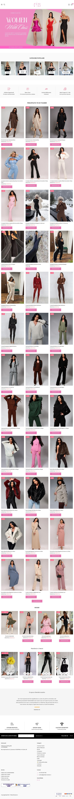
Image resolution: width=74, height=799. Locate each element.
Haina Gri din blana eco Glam (56, 510)
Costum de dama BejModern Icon (33, 592)
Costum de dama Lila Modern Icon (57, 592)
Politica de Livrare (5, 776)
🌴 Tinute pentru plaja (42, 762)
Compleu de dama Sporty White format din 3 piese (61, 181)
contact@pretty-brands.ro (45, 775)
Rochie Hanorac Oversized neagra (57, 140)
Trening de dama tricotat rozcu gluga (34, 469)
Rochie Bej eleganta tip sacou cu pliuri (34, 551)
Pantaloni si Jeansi (41, 753)
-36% (40, 612)
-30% (28, 191)
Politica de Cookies (5, 774)
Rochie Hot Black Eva (64, 636)
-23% (3, 107)
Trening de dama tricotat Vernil (57, 346)
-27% (28, 560)
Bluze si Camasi (40, 756)
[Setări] (69, 4)
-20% (28, 314)
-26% (3, 148)
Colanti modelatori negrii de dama (8, 346)
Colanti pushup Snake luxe (46, 677)
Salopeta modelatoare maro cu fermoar (59, 223)
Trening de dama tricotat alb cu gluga (10, 469)
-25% (52, 437)
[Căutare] (4, 4)
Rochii (38, 749)
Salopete (39, 766)
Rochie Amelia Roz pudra (27, 636)
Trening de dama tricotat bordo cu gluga (10, 428)
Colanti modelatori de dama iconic (33, 264)
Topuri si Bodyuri (41, 755)
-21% (58, 653)
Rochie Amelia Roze (46, 636)
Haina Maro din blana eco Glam (57, 469)
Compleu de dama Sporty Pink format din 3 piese (12, 223)
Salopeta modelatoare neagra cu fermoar (35, 223)
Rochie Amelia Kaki (9, 636)
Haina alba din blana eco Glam (8, 551)
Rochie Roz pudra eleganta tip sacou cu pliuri (60, 551)
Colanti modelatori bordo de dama (33, 305)
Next (72, 68)
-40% (3, 232)
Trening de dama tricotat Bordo (33, 387)
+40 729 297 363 (42, 772)
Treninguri (39, 760)
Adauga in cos (6, 144)
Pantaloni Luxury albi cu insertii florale (9, 677)
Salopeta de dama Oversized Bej (8, 305)
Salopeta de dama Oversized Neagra (58, 264)
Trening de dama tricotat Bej (32, 346)
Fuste (38, 758)
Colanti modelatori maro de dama (57, 305)
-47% (28, 273)
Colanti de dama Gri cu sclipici (8, 264)
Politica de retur (4, 778)
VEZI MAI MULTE (37, 601)
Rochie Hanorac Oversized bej (32, 140)
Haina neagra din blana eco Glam (33, 510)
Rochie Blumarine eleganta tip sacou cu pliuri (11, 592)
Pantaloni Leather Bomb (28, 677)
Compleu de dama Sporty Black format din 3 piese (37, 181)
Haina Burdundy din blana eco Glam (9, 510)
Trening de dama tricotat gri (7, 387)
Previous (2, 68)
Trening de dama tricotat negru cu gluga (59, 428)
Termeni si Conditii (5, 780)
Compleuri (39, 751)
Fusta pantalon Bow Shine (64, 677)
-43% (52, 232)
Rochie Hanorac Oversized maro (8, 140)
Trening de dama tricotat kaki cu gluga (34, 428)
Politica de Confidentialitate (7, 772)
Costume (39, 764)
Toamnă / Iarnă (40, 746)
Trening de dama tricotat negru (57, 387)
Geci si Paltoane (41, 747)
